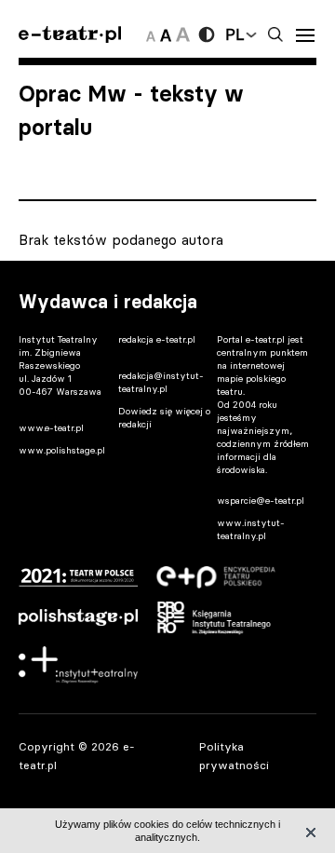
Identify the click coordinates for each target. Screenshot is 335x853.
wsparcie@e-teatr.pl (260, 500)
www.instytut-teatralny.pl (251, 529)
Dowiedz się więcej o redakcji (164, 417)
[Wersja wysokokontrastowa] (206, 34)
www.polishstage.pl (62, 450)
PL (234, 34)
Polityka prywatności (234, 755)
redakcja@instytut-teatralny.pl (161, 382)
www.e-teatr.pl (51, 428)
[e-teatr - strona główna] (70, 35)
